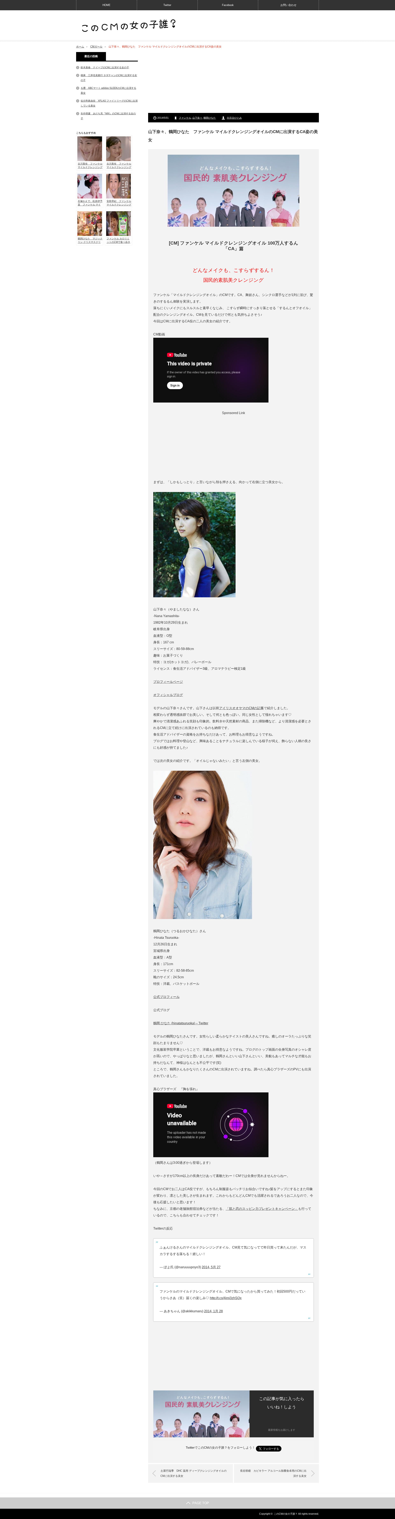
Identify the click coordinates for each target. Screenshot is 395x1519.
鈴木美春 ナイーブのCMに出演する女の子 (105, 67)
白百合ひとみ (234, 117)
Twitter (167, 5)
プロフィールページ (168, 681)
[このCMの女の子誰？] (128, 26)
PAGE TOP (200, 1503)
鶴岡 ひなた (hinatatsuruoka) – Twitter (180, 1023)
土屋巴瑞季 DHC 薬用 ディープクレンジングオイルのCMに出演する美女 (193, 1473)
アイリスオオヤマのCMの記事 (241, 708)
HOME (106, 5)
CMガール (96, 46)
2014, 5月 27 (211, 1267)
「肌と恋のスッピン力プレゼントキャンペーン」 (262, 1208)
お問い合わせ (288, 5)
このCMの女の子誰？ (285, 1513)
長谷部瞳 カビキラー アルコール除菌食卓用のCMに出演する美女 (273, 1473)
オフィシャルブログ (168, 695)
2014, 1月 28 (213, 1311)
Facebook (228, 5)
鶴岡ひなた (209, 117)
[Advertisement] (233, 81)
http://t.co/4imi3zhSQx (226, 1298)
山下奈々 (197, 117)
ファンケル (185, 117)
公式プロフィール (166, 997)
